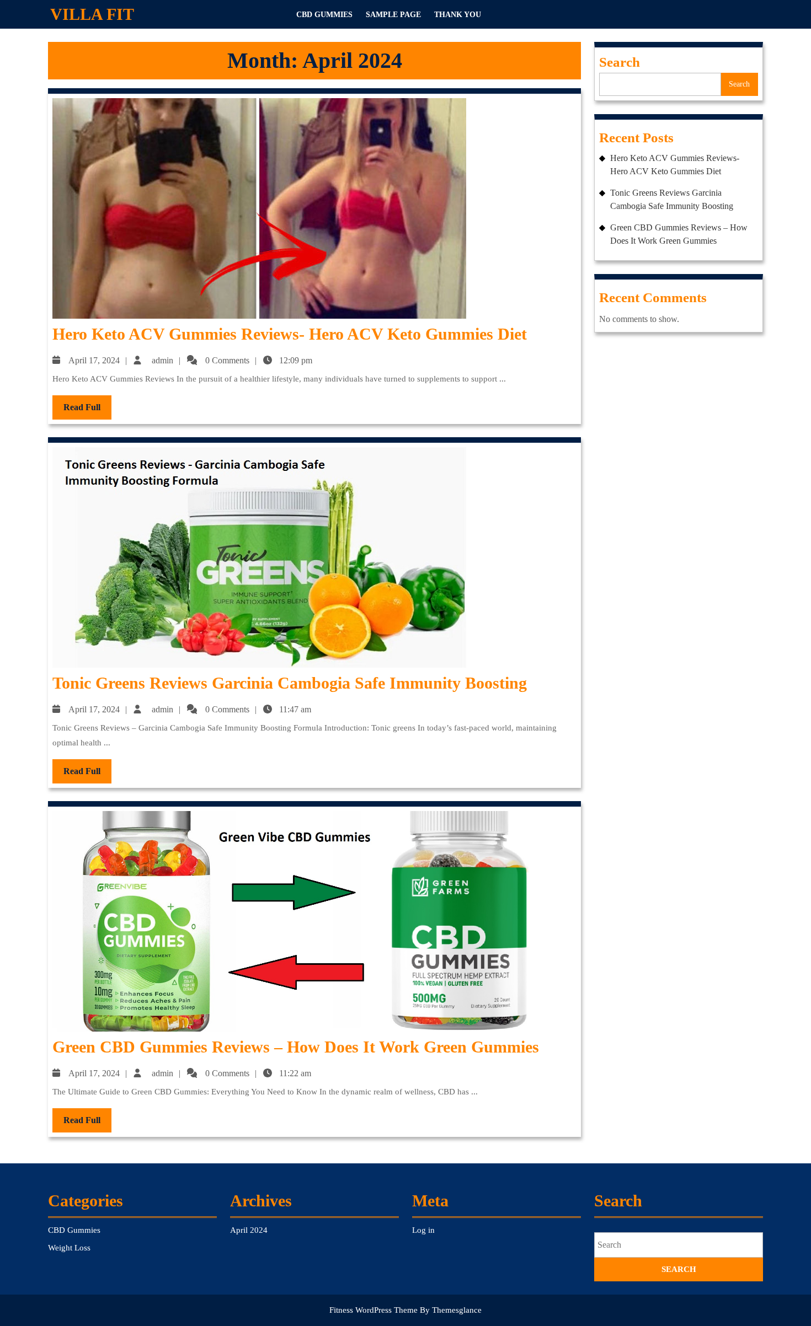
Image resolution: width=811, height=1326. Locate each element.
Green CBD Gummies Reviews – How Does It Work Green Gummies (295, 1047)
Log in (423, 1230)
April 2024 (249, 1230)
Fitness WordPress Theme (373, 1310)
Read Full (87, 411)
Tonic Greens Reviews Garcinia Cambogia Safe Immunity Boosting (289, 683)
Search (619, 62)
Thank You (457, 14)
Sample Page (393, 14)
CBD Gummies (324, 14)
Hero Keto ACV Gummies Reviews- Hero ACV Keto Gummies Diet (289, 334)
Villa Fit (92, 14)
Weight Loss (69, 1247)
